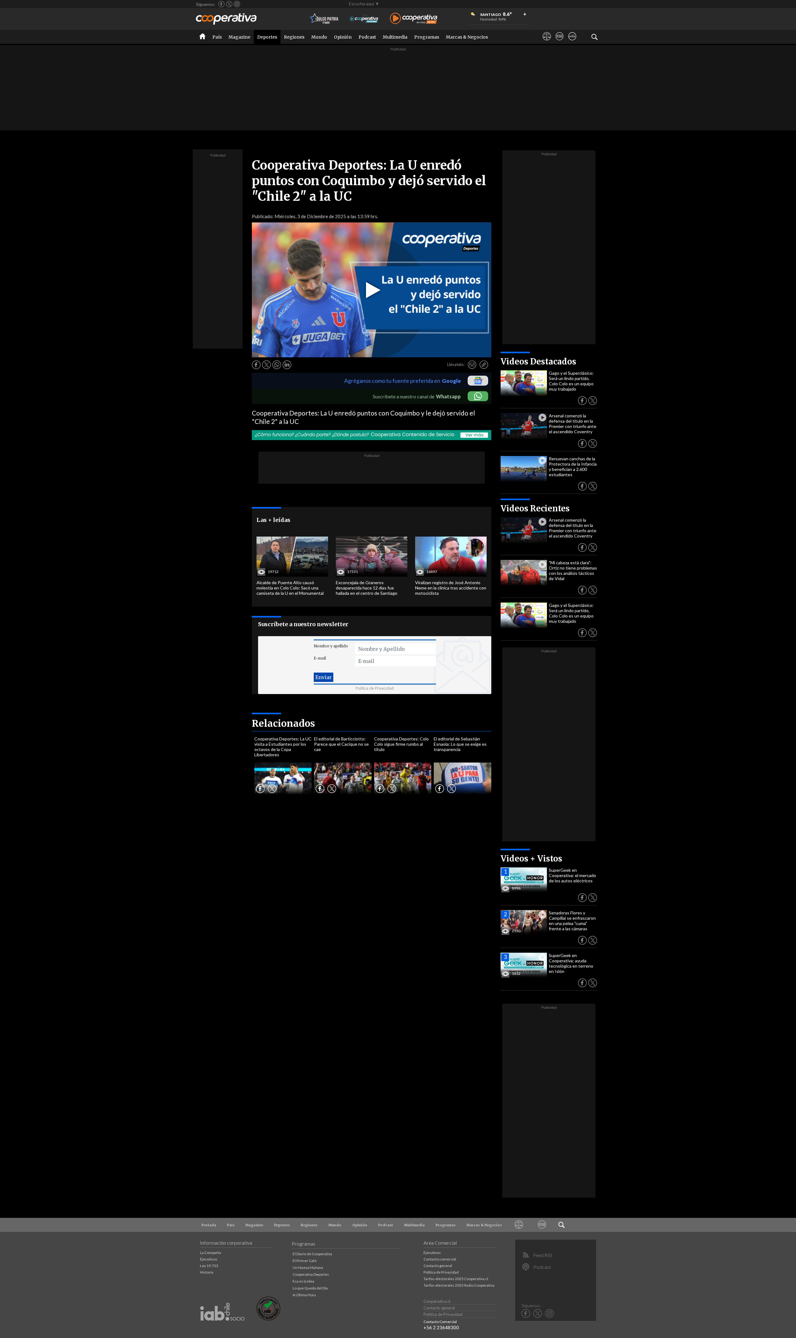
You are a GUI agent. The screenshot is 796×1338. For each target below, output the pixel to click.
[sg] (572, 42)
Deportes (267, 37)
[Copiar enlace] (483, 364)
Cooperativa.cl (436, 1301)
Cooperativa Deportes (311, 1274)
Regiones (294, 37)
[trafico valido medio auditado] (268, 1319)
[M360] (559, 42)
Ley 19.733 (209, 1265)
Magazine (239, 37)
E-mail (320, 658)
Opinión (343, 37)
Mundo (319, 37)
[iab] (222, 1327)
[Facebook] (221, 4)
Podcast (367, 37)
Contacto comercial (439, 1259)
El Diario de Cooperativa (312, 1253)
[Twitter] (229, 4)
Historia (206, 1272)
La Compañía (210, 1252)
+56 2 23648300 (441, 1327)
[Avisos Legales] (547, 42)
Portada (208, 1225)
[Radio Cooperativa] (413, 19)
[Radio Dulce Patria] (324, 19)
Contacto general (437, 1265)
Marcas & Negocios (467, 37)
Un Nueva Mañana (308, 1267)
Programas (426, 37)
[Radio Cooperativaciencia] (364, 18)
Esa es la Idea (303, 1281)
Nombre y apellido (331, 646)
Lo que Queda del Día (310, 1288)
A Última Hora (304, 1295)
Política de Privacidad (375, 688)
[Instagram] (237, 4)
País (217, 37)
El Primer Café (305, 1260)
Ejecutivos (208, 1259)
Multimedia (395, 37)
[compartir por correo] (472, 364)
